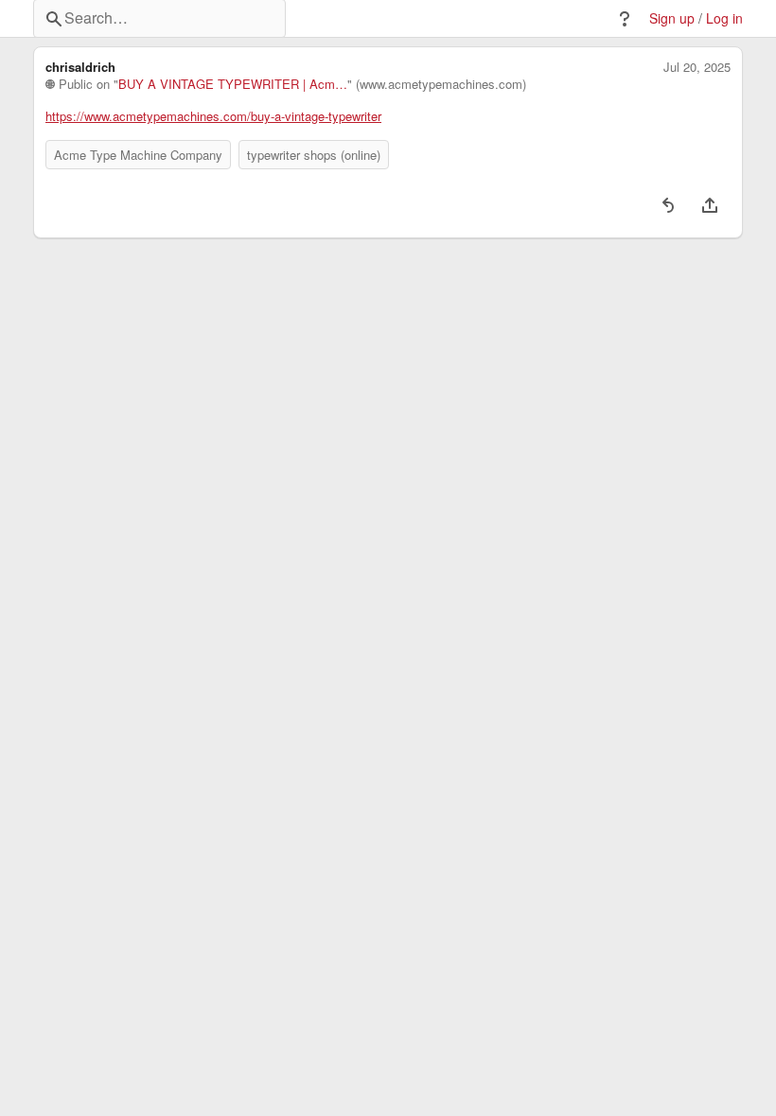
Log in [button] (724, 18)
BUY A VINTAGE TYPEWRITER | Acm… (232, 84)
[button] (624, 19)
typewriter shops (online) (313, 154)
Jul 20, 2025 (697, 67)
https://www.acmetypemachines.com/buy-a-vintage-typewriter (213, 116)
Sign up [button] (672, 18)
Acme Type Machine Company (138, 154)
